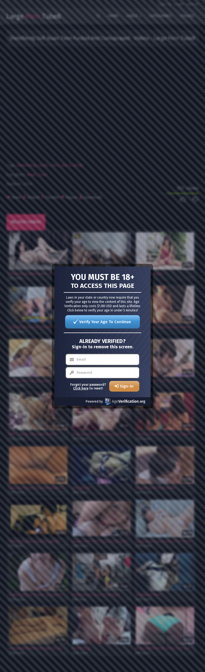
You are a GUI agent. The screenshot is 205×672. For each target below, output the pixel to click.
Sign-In (126, 386)
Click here (80, 388)
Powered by (94, 401)
